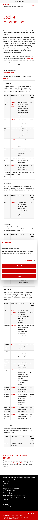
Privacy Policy (30, 58)
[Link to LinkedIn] (31, 513)
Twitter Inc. (14, 104)
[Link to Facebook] (28, 513)
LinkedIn (13, 102)
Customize (18, 271)
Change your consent (8, 72)
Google (12, 165)
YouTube (13, 345)
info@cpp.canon (11, 493)
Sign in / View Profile (19, 1)
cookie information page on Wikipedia (15, 463)
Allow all (19, 265)
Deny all (19, 276)
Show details (28, 260)
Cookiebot (6, 78)
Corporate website (13, 506)
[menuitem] (19, 517)
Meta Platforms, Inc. (13, 312)
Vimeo (12, 106)
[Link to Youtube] (34, 513)
